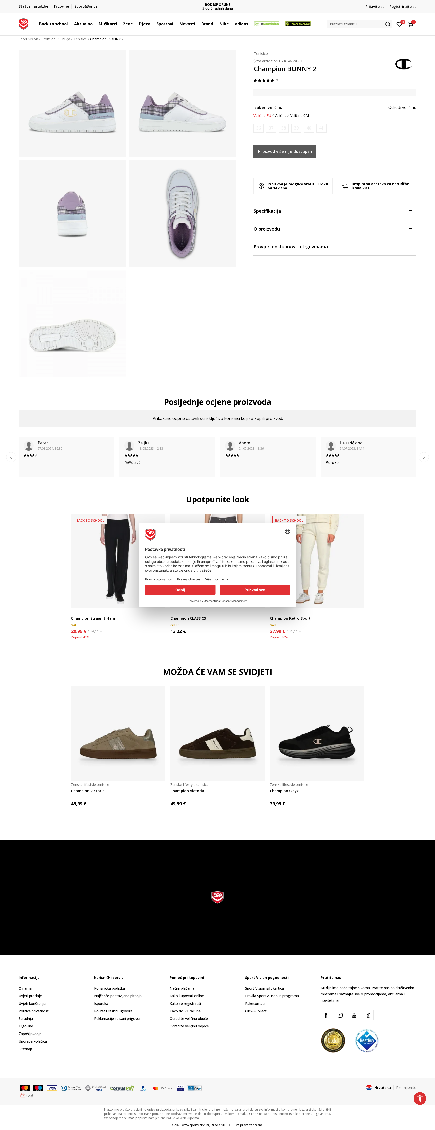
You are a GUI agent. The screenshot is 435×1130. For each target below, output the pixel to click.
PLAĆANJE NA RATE (266, 4)
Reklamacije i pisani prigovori (117, 1018)
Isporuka (101, 1003)
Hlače (75, 612)
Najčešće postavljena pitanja (118, 995)
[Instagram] (340, 1015)
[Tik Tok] (368, 1015)
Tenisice (80, 39)
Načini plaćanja (182, 988)
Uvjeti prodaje (30, 995)
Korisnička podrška (109, 988)
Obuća (65, 39)
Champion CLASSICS (188, 618)
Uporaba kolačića (33, 1041)
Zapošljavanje (30, 1033)
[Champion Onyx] (317, 733)
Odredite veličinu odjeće (189, 1026)
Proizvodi (48, 39)
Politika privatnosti (34, 1011)
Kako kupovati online (187, 995)
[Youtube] (354, 1015)
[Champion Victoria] (118, 733)
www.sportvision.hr (195, 1125)
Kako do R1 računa (185, 1011)
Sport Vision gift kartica (264, 988)
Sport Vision (28, 39)
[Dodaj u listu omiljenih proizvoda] (357, 601)
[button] (70, 23)
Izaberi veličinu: (268, 107)
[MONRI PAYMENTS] (27, 1094)
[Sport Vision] (23, 23)
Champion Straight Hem (93, 618)
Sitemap (25, 1048)
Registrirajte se (402, 6)
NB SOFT (227, 1125)
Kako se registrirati (185, 1003)
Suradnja (26, 1018)
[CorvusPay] (122, 1088)
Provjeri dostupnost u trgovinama (290, 247)
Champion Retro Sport (290, 618)
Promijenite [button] (406, 1087)
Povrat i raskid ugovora (113, 1011)
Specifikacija (267, 211)
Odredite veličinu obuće (189, 1018)
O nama (25, 988)
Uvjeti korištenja (32, 1003)
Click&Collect (256, 1011)
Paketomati (255, 1003)
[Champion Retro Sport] (317, 561)
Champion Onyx (284, 790)
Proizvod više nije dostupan (285, 151)
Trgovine (26, 1026)
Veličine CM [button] (299, 116)
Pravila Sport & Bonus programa (272, 995)
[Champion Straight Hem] (118, 561)
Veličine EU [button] (262, 116)
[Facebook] (326, 1015)
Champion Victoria (88, 790)
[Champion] (403, 63)
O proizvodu (266, 229)
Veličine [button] (281, 116)
